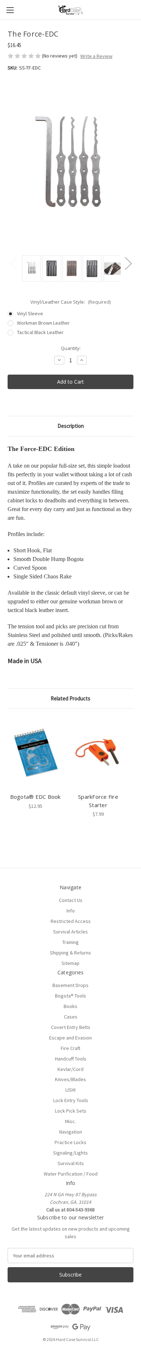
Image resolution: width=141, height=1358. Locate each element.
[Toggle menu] (10, 10)
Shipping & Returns (70, 952)
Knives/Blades (70, 1079)
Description (70, 425)
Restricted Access (71, 921)
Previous (13, 263)
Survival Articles (70, 931)
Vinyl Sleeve (30, 313)
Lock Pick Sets (70, 1111)
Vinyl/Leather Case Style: (70, 302)
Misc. (70, 1121)
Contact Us (70, 900)
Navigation (70, 1132)
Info (71, 910)
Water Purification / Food (71, 1174)
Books (70, 1006)
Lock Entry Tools (70, 1100)
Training (70, 942)
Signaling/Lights (70, 1153)
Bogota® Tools (70, 995)
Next (128, 263)
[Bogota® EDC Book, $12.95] (35, 752)
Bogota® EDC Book (35, 796)
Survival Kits (70, 1163)
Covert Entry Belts (70, 1027)
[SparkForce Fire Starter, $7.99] (98, 752)
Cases (70, 1016)
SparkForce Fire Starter (98, 801)
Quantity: (71, 348)
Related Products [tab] (70, 698)
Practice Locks (70, 1142)
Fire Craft (70, 1048)
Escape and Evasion (70, 1037)
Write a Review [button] (96, 56)
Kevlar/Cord (70, 1069)
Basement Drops (70, 985)
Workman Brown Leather (43, 323)
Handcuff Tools (70, 1058)
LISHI (70, 1090)
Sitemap (70, 963)
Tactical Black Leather (40, 332)
